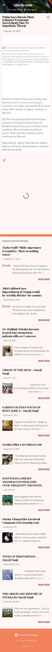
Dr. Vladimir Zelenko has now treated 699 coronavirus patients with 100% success (20, 332)
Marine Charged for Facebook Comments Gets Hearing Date (21, 520)
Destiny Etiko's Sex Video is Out (22, 444)
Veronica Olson (32, 641)
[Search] (48, 5)
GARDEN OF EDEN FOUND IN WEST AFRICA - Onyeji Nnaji (21, 409)
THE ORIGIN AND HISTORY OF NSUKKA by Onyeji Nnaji (22, 595)
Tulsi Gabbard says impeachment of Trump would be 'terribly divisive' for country (22, 292)
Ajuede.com (22, 5)
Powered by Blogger (28, 635)
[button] (48, 18)
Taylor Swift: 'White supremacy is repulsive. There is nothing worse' (21, 251)
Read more (44, 279)
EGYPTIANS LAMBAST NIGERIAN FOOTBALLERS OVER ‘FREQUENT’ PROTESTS (22, 482)
